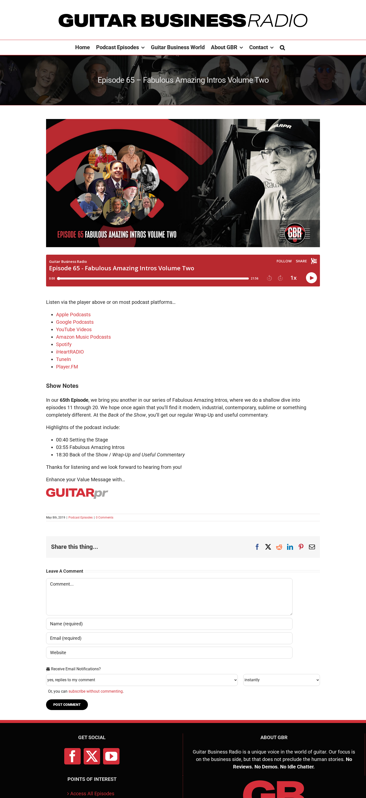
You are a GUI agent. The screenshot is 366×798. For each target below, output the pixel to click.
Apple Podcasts (73, 315)
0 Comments (104, 517)
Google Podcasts (75, 322)
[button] (282, 47)
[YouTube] (111, 756)
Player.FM (67, 367)
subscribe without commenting (95, 691)
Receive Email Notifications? (75, 669)
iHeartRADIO (70, 352)
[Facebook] (72, 756)
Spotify (63, 344)
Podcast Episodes (80, 517)
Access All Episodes (92, 794)
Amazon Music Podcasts (83, 337)
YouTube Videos (74, 329)
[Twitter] (92, 756)
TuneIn (63, 359)
